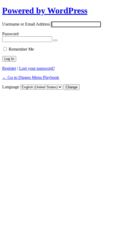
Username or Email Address (26, 24)
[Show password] (55, 40)
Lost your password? (37, 68)
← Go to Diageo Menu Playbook (30, 77)
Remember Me (21, 49)
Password (10, 34)
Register (9, 68)
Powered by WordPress (44, 10)
